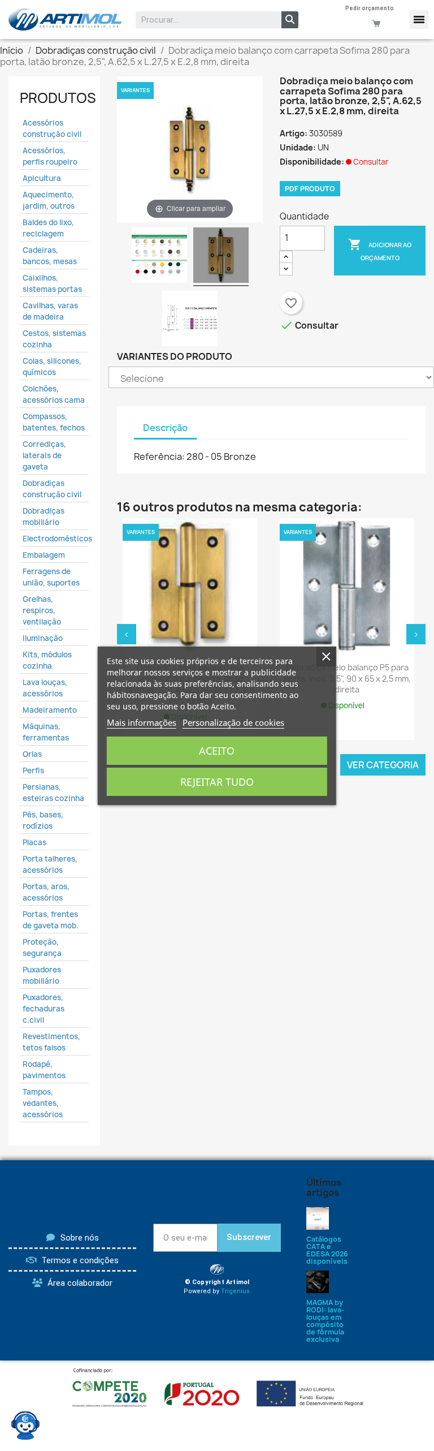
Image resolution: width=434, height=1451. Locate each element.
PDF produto (310, 188)
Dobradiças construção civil (52, 489)
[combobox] (201, 19)
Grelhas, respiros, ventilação (42, 610)
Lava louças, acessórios (45, 688)
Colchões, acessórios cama (54, 394)
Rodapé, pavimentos (44, 1069)
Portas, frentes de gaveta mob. (51, 920)
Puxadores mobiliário (42, 975)
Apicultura (42, 178)
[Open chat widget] (25, 1425)
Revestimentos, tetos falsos (51, 1042)
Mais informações (141, 722)
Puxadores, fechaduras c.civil (43, 1008)
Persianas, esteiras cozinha (53, 792)
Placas (34, 842)
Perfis (33, 770)
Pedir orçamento (369, 8)
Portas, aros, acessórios (46, 892)
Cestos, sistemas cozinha (54, 339)
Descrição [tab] (165, 427)
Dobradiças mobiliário (43, 516)
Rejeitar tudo (217, 782)
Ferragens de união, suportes (51, 577)
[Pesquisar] (289, 19)
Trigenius (235, 1291)
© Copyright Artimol (217, 1282)
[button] (419, 19)
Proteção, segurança (42, 947)
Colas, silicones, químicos (52, 366)
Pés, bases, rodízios (43, 820)
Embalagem (44, 555)
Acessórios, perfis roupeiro (50, 156)
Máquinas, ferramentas (46, 732)
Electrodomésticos (54, 538)
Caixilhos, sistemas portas (52, 283)
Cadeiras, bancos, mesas (50, 255)
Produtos (58, 97)
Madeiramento (50, 710)
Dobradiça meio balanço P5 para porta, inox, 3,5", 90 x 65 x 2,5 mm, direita (347, 678)
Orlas (32, 754)
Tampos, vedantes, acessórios (43, 1103)
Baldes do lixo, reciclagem (48, 228)
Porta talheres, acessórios (50, 864)
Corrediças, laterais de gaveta (44, 455)
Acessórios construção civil (52, 128)
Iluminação (43, 638)
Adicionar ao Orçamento (379, 250)
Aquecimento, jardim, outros (49, 200)
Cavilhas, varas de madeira (50, 311)
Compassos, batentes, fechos (54, 422)
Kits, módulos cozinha (47, 660)
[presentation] (126, 634)
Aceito (217, 750)
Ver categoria (383, 765)
